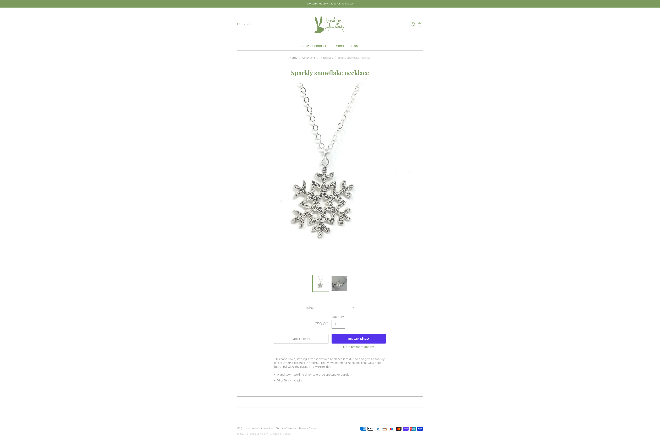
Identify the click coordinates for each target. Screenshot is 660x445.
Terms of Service (286, 428)
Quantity (338, 316)
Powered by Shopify (280, 433)
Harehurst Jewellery (256, 433)
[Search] (239, 24)
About (340, 45)
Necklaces (326, 57)
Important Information (259, 428)
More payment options (358, 347)
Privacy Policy (307, 428)
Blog (354, 45)
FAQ (240, 428)
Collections (308, 57)
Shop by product (314, 45)
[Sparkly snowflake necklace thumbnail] (320, 283)
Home (293, 57)
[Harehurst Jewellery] (330, 24)
